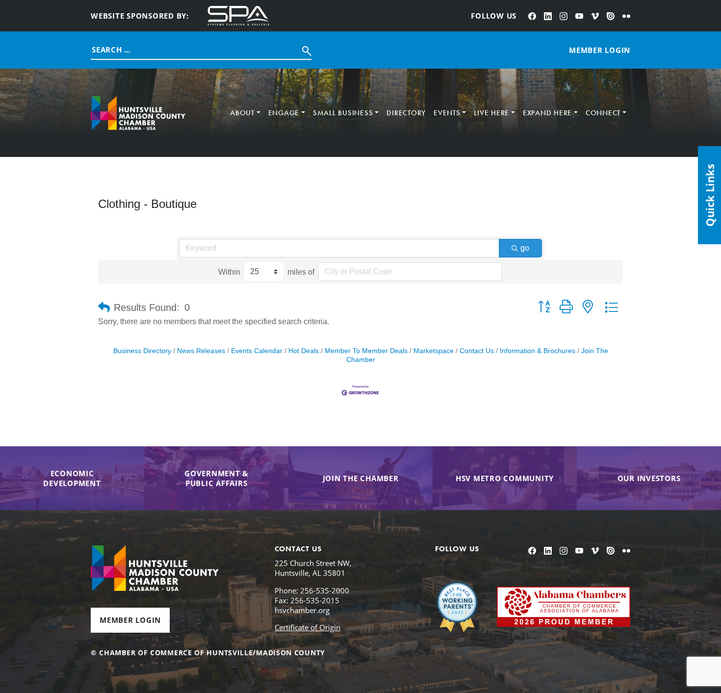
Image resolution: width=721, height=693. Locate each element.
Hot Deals (303, 351)
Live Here (491, 113)
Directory (406, 113)
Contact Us (477, 351)
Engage (284, 113)
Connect (603, 113)
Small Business (343, 113)
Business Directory (142, 351)
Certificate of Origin (307, 627)
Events (447, 113)
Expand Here (547, 113)
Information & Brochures (537, 351)
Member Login (130, 620)
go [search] (524, 248)
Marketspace (433, 351)
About (242, 113)
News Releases (201, 351)
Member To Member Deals (366, 351)
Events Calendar (257, 351)
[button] (104, 307)
